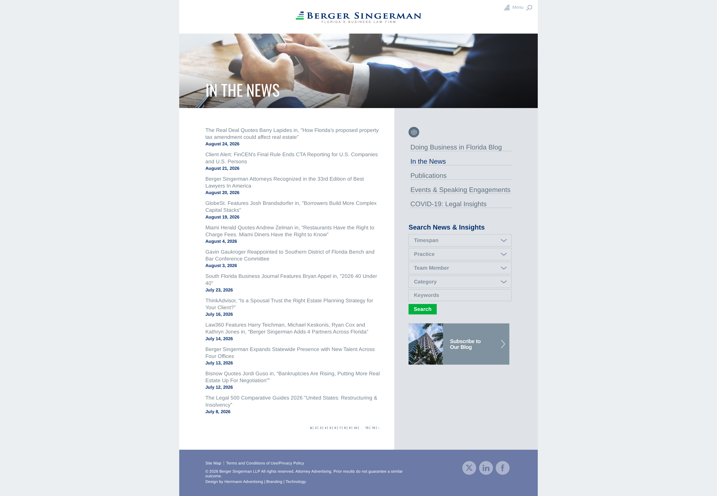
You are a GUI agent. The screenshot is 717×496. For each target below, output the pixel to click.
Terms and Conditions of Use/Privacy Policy (265, 463)
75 (367, 427)
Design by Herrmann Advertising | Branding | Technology (255, 481)
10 (355, 427)
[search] (460, 275)
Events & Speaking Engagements (460, 190)
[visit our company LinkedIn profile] (486, 467)
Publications (428, 175)
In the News (428, 161)
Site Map (213, 463)
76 (373, 427)
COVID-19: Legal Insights (448, 204)
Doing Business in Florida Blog (456, 147)
